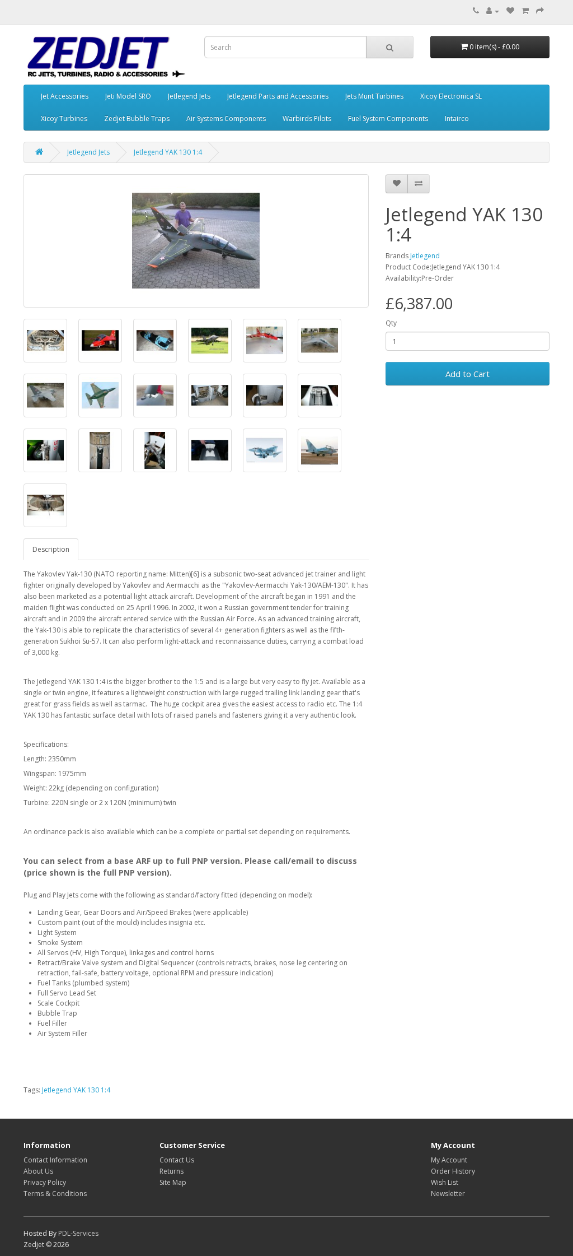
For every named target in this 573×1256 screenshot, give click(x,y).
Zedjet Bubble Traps (137, 118)
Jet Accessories (64, 96)
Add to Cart (467, 373)
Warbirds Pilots (307, 118)
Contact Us (176, 1160)
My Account (449, 1160)
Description (50, 549)
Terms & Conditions (55, 1193)
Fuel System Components (388, 118)
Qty (391, 323)
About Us (38, 1171)
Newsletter (448, 1193)
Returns (171, 1171)
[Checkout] (540, 11)
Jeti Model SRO (128, 96)
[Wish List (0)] (510, 11)
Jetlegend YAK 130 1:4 (168, 152)
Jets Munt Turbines (374, 96)
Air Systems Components (226, 118)
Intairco (457, 118)
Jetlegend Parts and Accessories (277, 96)
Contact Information (55, 1160)
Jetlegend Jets (189, 96)
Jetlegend (425, 255)
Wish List (444, 1182)
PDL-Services (78, 1233)
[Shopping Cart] (525, 11)
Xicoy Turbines (64, 118)
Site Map (172, 1182)
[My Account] (492, 11)
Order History (453, 1171)
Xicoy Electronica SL (451, 96)
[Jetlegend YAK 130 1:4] (196, 241)
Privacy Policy (45, 1182)
